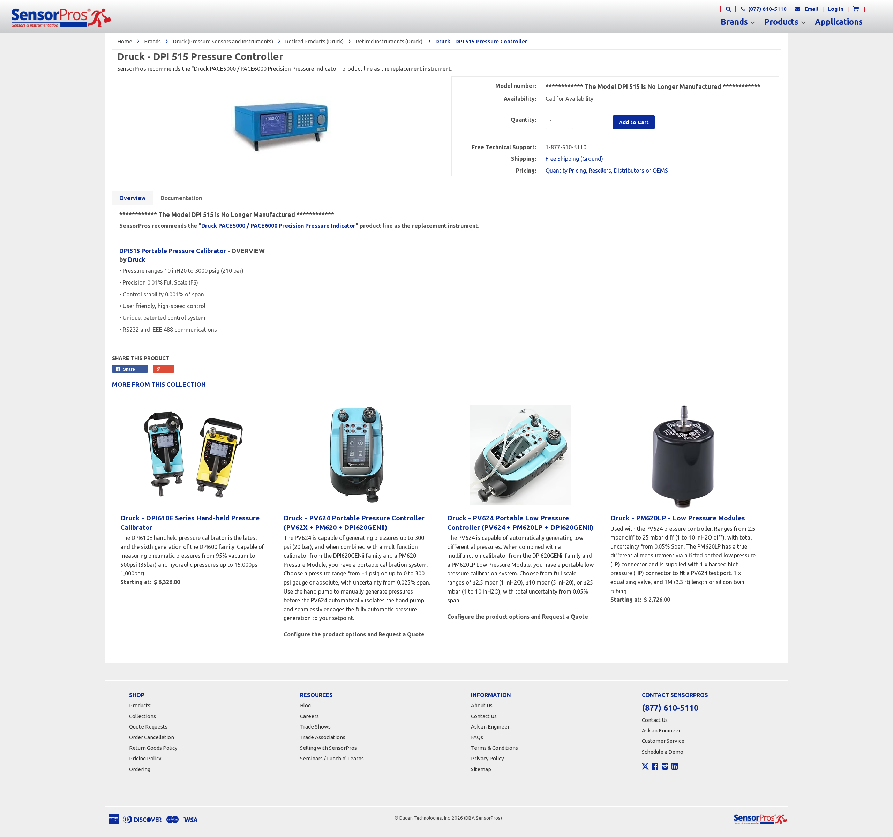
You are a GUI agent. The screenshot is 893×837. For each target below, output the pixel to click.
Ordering (139, 769)
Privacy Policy (487, 758)
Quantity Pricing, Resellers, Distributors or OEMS (607, 170)
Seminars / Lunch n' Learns (332, 758)
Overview (132, 198)
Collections (142, 716)
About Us (482, 705)
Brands (735, 22)
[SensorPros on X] (645, 768)
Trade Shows (315, 727)
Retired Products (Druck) (314, 41)
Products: (140, 705)
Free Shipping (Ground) (574, 159)
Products (782, 22)
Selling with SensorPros (328, 748)
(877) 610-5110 (767, 9)
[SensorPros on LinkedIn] (674, 767)
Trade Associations (322, 737)
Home (124, 41)
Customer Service (663, 741)
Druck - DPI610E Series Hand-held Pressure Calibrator (190, 522)
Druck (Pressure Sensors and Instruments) (223, 41)
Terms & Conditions (494, 748)
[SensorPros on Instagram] (665, 767)
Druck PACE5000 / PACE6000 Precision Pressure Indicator (278, 226)
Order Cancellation (151, 737)
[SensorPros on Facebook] (655, 767)
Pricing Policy (145, 758)
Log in (835, 9)
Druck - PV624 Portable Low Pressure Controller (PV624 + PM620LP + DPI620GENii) (520, 522)
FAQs (477, 737)
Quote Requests (148, 727)
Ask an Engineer (490, 727)
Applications (839, 22)
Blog (305, 705)
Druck (136, 259)
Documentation (181, 198)
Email (811, 9)
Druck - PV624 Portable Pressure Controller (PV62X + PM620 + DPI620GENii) (354, 522)
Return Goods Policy (153, 748)
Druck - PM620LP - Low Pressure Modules (677, 518)
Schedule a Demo (662, 752)
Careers (309, 716)
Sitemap (481, 769)
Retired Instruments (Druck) (388, 41)
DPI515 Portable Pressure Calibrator (172, 250)
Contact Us (484, 716)
